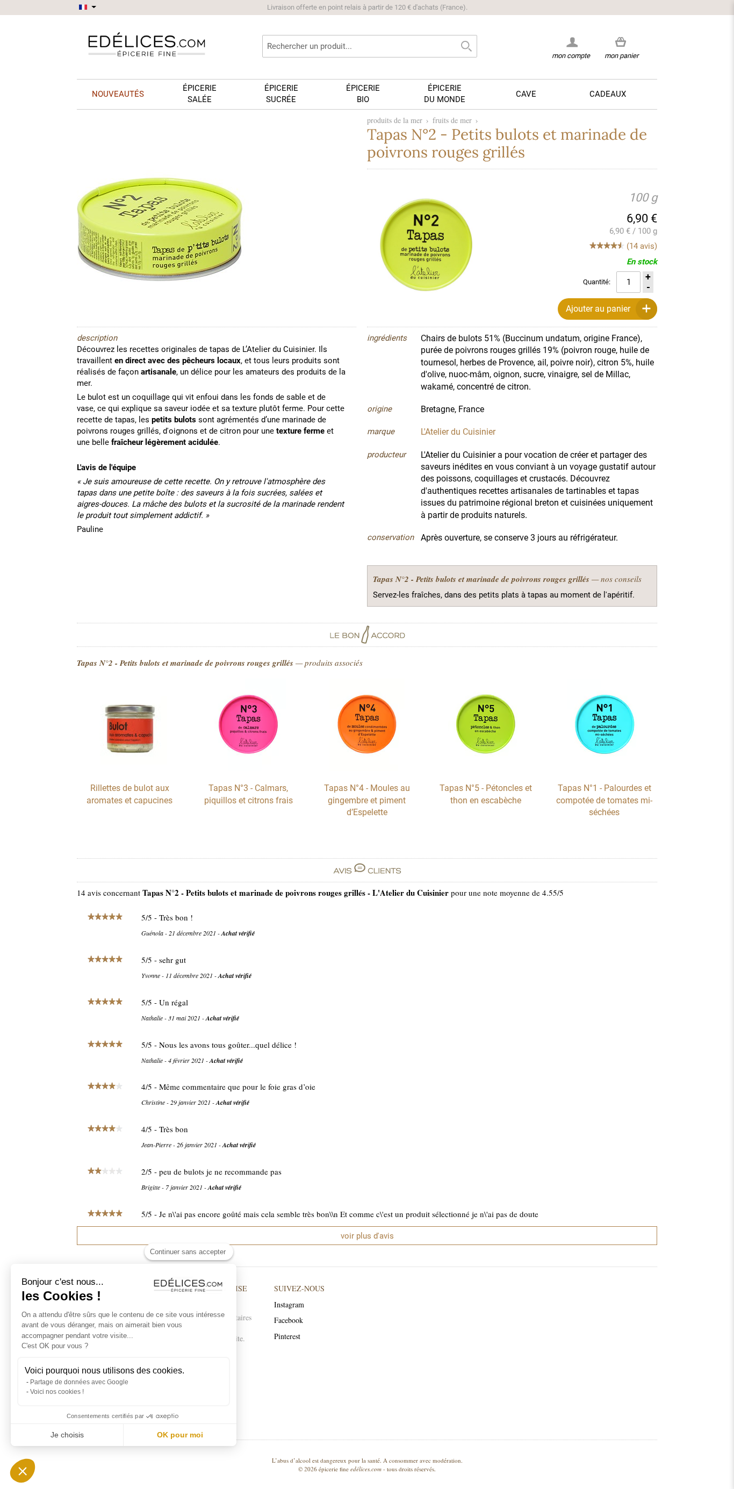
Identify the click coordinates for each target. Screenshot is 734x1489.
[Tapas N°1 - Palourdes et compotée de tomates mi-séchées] (604, 768)
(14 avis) (642, 246)
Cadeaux (607, 94)
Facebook (288, 1320)
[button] (22, 1471)
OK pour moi (180, 1434)
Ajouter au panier (598, 309)
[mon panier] (621, 42)
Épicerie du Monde (444, 93)
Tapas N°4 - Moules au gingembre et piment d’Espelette (367, 800)
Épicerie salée (200, 93)
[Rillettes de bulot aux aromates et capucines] (129, 768)
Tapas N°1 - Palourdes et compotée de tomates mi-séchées (604, 800)
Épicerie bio (363, 93)
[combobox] (369, 46)
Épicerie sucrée (281, 93)
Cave (526, 94)
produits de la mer (394, 120)
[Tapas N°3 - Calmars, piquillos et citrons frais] (248, 768)
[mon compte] (570, 42)
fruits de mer (452, 120)
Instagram (289, 1304)
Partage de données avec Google (79, 1382)
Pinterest (287, 1336)
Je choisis (67, 1434)
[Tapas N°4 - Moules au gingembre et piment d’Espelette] (367, 768)
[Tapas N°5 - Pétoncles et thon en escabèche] (485, 768)
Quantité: (596, 282)
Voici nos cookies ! (57, 1392)
